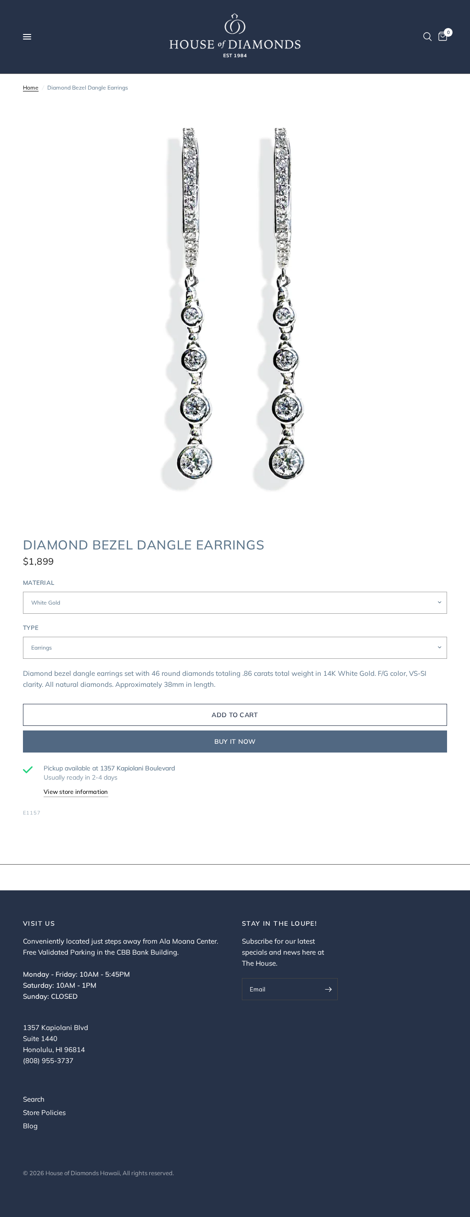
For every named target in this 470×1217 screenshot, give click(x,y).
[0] (441, 37)
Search (34, 1099)
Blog (30, 1125)
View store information (76, 791)
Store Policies (44, 1112)
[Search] (427, 37)
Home (31, 87)
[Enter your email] (328, 989)
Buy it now (235, 741)
